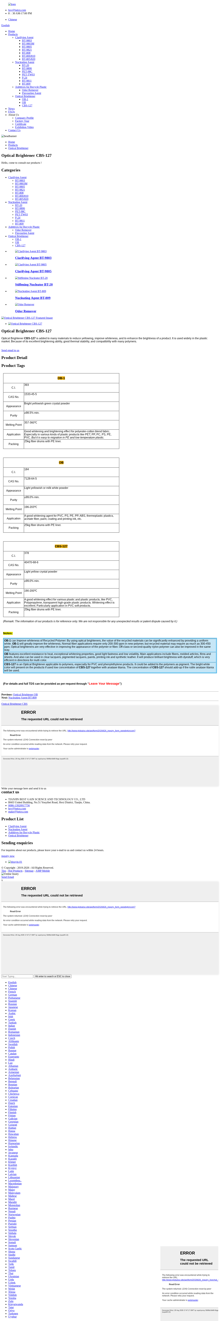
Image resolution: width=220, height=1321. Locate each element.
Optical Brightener (25, 96)
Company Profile (24, 117)
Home (11, 31)
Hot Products (15, 870)
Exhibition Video (24, 127)
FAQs (11, 111)
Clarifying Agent (24, 37)
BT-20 (25, 65)
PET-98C (27, 71)
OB (24, 102)
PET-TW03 (28, 74)
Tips (3, 870)
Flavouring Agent (31, 93)
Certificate (20, 124)
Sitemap (29, 870)
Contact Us (14, 130)
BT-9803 (27, 40)
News (11, 108)
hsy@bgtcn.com (17, 10)
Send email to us (10, 350)
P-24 (24, 77)
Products (13, 34)
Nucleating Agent (24, 62)
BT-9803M (28, 43)
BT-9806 (27, 68)
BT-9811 (27, 80)
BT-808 (26, 52)
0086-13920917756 (19, 805)
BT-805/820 (28, 59)
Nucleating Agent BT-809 (33, 298)
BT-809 (26, 83)
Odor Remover (30, 90)
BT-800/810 (28, 56)
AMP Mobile (43, 870)
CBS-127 (27, 105)
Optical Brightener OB (25, 694)
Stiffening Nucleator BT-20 (34, 284)
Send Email (7, 877)
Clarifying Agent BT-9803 (33, 258)
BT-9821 (27, 49)
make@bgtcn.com (18, 811)
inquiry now (8, 856)
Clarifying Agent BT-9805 (33, 271)
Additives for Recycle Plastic (31, 86)
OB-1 (25, 99)
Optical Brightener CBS (14, 703)
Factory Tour (22, 120)
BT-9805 (27, 46)
